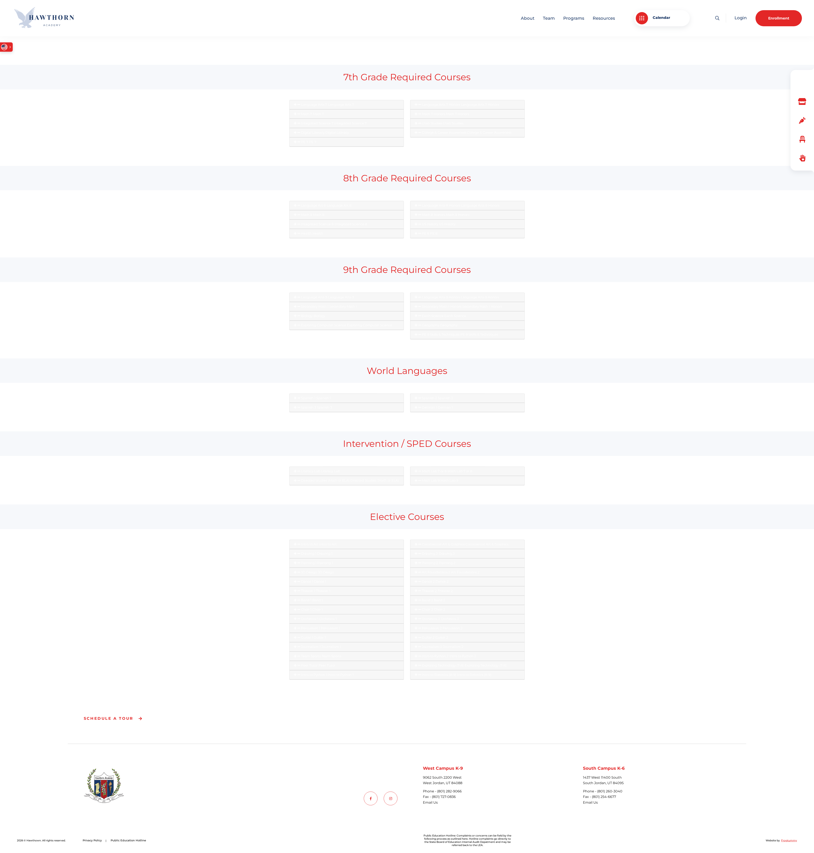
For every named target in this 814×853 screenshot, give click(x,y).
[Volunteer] (802, 158)
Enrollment (778, 18)
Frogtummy (789, 840)
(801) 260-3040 (609, 791)
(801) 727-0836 (444, 797)
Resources (604, 18)
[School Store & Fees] (802, 101)
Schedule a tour (108, 718)
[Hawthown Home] (44, 18)
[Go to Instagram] (390, 798)
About (527, 18)
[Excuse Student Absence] (802, 139)
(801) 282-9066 (449, 791)
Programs (573, 18)
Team (549, 18)
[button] (662, 18)
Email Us (430, 802)
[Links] (802, 83)
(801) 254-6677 (604, 797)
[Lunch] (802, 120)
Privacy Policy (92, 840)
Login (741, 17)
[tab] (347, 104)
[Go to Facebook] (371, 798)
